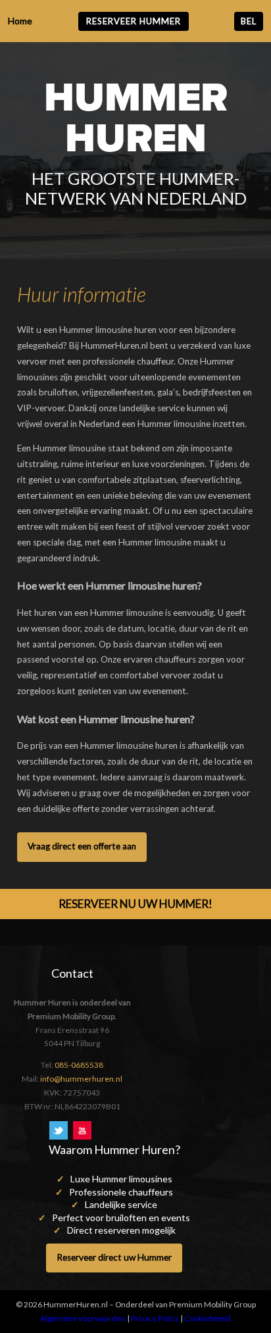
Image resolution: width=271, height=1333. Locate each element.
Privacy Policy (155, 1318)
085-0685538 (79, 1065)
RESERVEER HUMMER (133, 21)
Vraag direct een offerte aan (82, 846)
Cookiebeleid (207, 1318)
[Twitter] (61, 1129)
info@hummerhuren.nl (81, 1079)
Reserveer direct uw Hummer (114, 1257)
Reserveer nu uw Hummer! (135, 904)
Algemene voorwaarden (83, 1318)
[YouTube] (84, 1129)
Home (20, 20)
